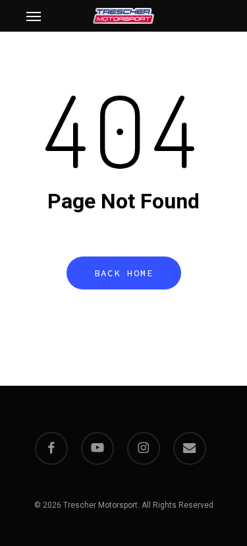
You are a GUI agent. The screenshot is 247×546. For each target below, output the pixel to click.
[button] (33, 15)
